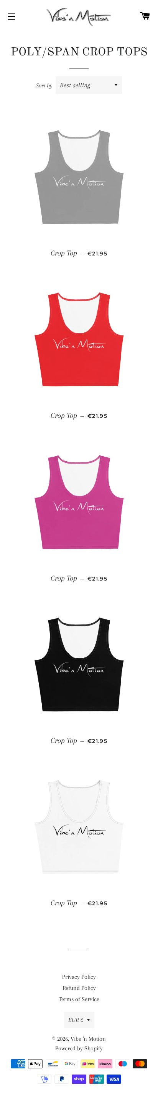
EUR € (75, 1019)
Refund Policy (79, 988)
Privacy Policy (79, 976)
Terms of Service (79, 999)
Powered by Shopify (79, 1048)
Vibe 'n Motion (88, 1038)
